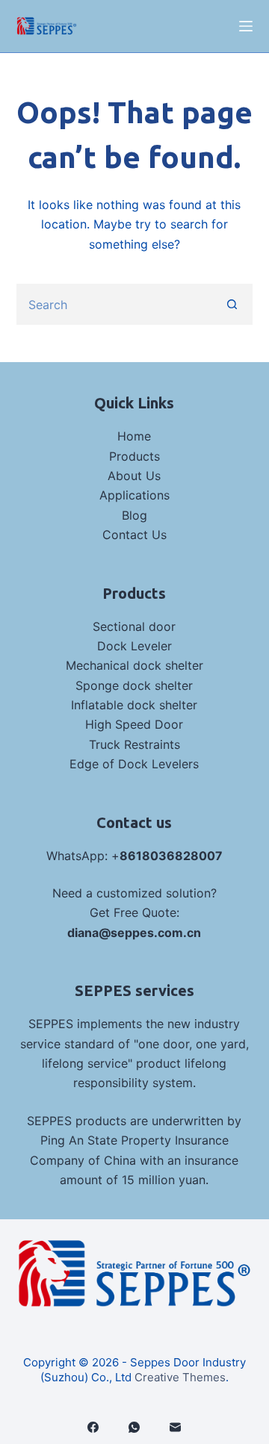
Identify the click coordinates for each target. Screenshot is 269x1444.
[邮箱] (175, 1427)
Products (134, 456)
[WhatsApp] (134, 1427)
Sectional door (134, 626)
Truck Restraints (134, 744)
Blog (134, 515)
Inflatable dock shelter (134, 704)
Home (134, 436)
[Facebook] (93, 1427)
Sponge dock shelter (134, 685)
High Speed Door (134, 724)
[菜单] (246, 26)
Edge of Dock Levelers (134, 763)
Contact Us (134, 534)
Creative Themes (180, 1377)
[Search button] (232, 304)
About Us (134, 475)
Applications (134, 495)
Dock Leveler (134, 645)
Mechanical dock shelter (134, 665)
